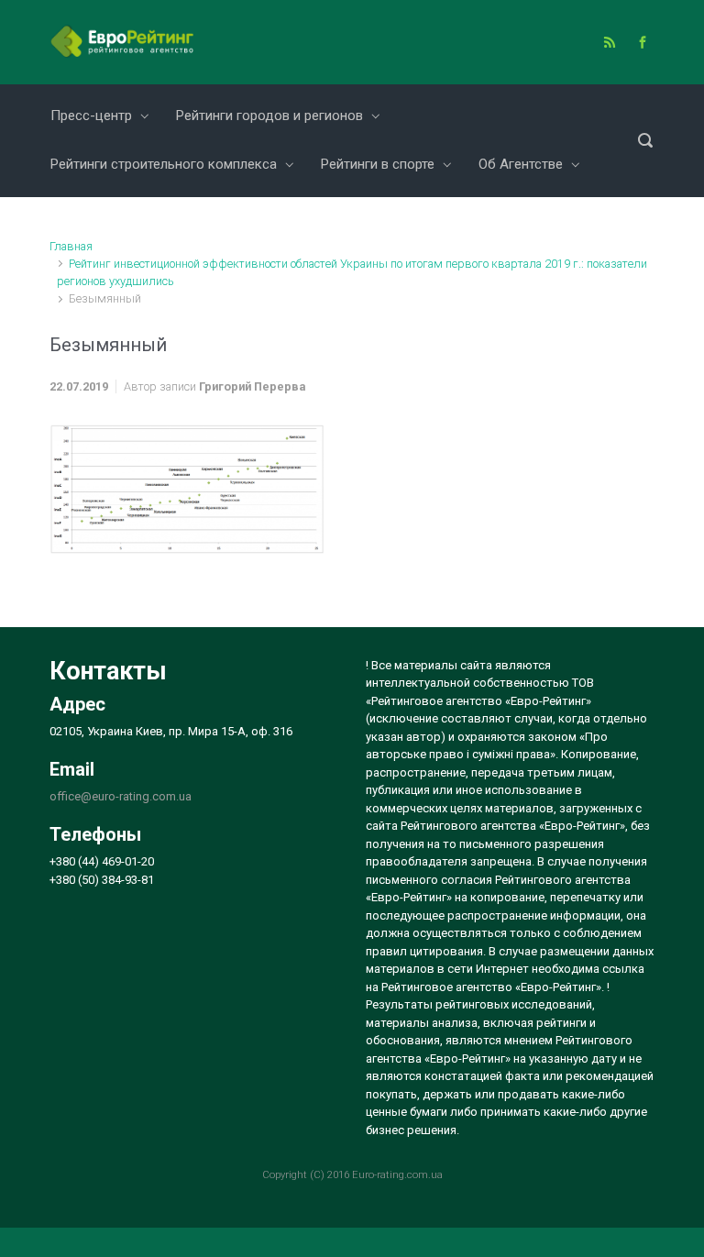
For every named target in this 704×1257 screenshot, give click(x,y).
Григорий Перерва (252, 386)
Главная (71, 246)
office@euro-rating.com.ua (121, 796)
